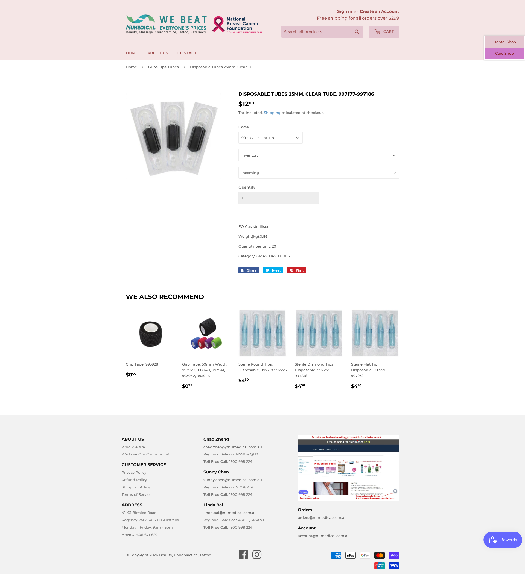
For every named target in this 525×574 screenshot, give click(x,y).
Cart (388, 31)
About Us (157, 53)
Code (243, 127)
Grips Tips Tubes (163, 67)
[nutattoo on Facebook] (243, 557)
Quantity (246, 187)
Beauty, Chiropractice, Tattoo (185, 555)
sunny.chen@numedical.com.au (232, 480)
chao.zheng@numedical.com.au (232, 447)
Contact (186, 53)
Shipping (272, 112)
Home (132, 53)
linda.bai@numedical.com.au (230, 512)
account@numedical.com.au (324, 536)
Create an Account (379, 11)
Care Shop (504, 53)
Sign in (344, 11)
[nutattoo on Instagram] (257, 557)
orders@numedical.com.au (322, 517)
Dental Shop (504, 42)
